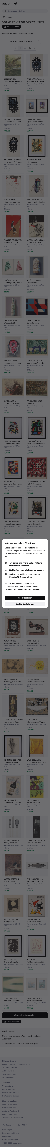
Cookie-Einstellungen (25, 604)
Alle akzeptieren (25, 598)
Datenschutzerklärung (14, 586)
